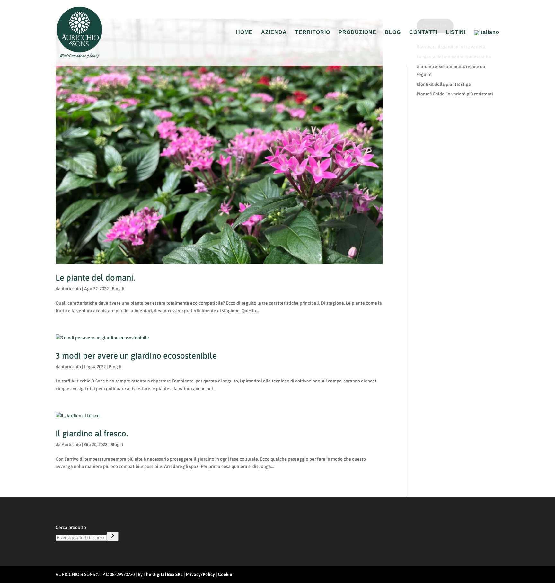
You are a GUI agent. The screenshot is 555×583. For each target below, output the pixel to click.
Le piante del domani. (95, 278)
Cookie (225, 574)
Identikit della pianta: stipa (444, 84)
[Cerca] (113, 536)
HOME (244, 32)
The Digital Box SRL (163, 574)
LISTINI (456, 32)
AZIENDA (274, 32)
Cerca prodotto (71, 527)
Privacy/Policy (200, 574)
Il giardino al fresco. (92, 433)
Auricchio (71, 288)
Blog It (118, 288)
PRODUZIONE (357, 32)
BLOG (393, 32)
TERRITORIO (312, 32)
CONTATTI (423, 32)
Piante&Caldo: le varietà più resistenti (455, 93)
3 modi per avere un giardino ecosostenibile (136, 356)
